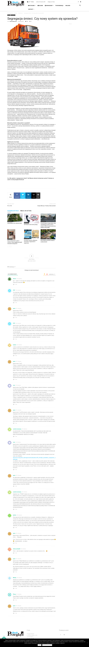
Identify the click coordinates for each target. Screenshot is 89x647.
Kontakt (30, 9)
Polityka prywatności (47, 645)
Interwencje (59, 5)
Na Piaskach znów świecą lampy (30, 224)
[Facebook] (78, 2)
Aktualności (20, 13)
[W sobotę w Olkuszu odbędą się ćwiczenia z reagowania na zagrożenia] (31, 234)
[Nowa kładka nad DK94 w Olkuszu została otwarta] (48, 234)
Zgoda (39, 645)
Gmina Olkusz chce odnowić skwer (14, 223)
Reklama (67, 5)
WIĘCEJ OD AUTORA (25, 210)
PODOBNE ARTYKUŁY (13, 210)
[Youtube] (81, 2)
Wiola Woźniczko (13, 21)
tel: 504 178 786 (30, 638)
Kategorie (32, 5)
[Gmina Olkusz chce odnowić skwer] (15, 218)
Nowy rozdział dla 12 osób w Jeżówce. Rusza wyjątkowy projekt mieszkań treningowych (14, 242)
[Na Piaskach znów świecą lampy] (31, 218)
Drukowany (49, 5)
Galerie (41, 5)
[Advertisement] (31, 184)
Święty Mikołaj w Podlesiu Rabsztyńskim (46, 205)
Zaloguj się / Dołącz (51, 1)
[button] (80, 5)
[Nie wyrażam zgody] (87, 642)
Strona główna (10, 13)
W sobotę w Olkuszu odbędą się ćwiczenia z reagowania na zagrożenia (30, 242)
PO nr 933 (9, 205)
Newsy (15, 13)
